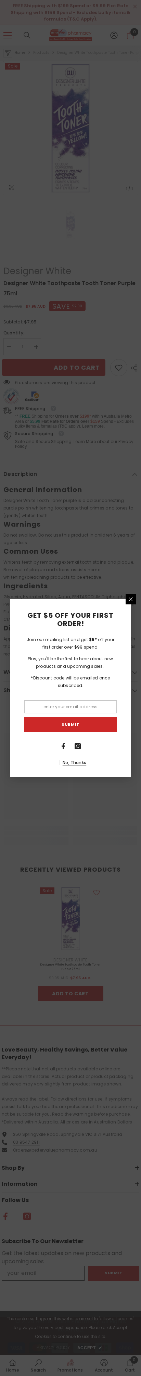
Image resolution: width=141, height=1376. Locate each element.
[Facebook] (63, 746)
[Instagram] (77, 746)
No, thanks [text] (74, 762)
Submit (70, 724)
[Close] (131, 599)
